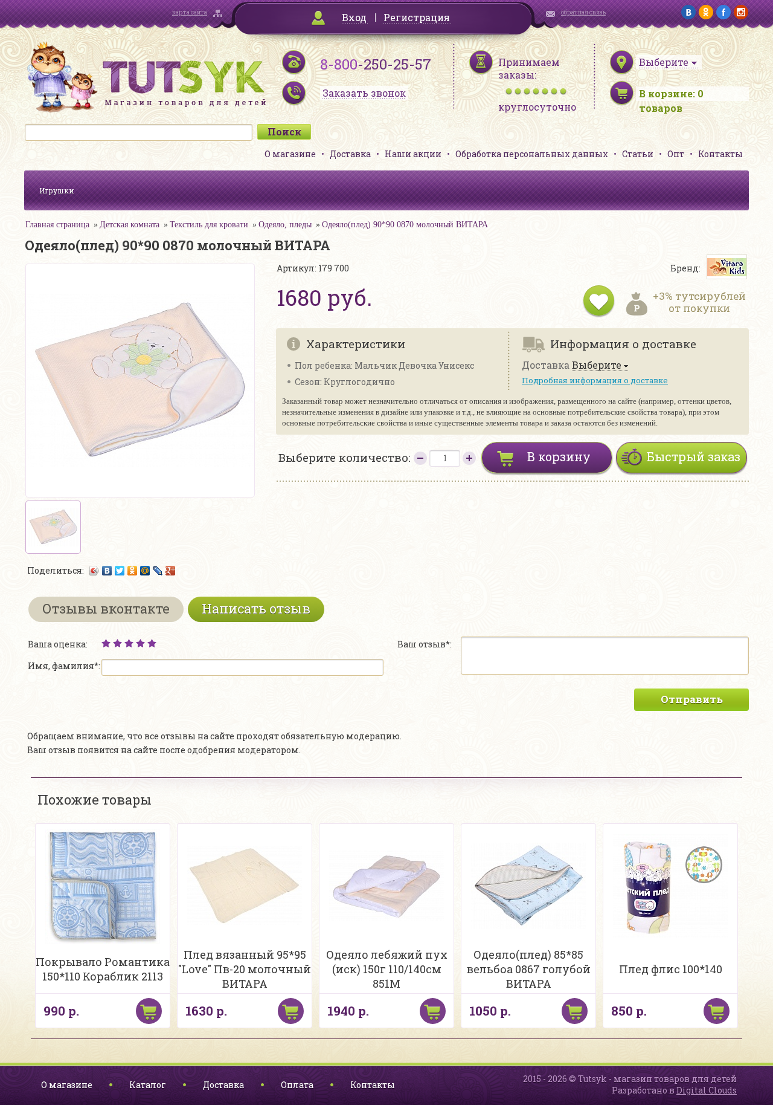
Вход (354, 17)
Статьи (637, 154)
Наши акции (413, 154)
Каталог (147, 1084)
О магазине (290, 154)
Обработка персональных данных (531, 154)
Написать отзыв (256, 608)
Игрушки (56, 190)
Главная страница (57, 224)
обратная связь (583, 12)
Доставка (350, 154)
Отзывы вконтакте (106, 608)
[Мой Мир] (145, 570)
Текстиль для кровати (209, 224)
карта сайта (189, 12)
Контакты (720, 154)
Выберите (596, 365)
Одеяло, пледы (285, 224)
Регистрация (416, 17)
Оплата (297, 1084)
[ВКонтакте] (107, 570)
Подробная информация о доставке (595, 380)
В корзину (559, 456)
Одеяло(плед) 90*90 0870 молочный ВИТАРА (405, 224)
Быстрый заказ (693, 456)
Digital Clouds (706, 1090)
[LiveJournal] (158, 570)
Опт (675, 154)
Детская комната (129, 224)
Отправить (692, 699)
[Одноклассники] (132, 570)
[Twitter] (120, 570)
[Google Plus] (170, 570)
